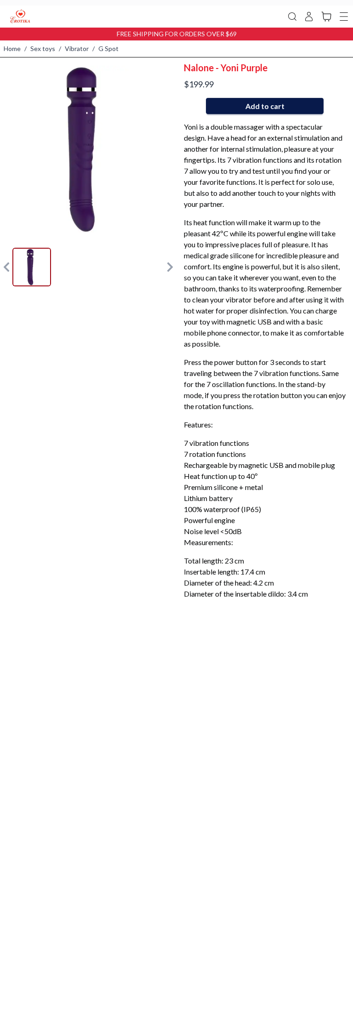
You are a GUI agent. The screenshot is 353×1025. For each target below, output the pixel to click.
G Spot (108, 48)
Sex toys (42, 48)
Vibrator (77, 48)
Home (12, 48)
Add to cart (265, 106)
